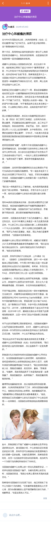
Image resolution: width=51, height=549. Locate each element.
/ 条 (24, 3)
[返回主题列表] (3, 3)
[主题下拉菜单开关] (48, 3)
